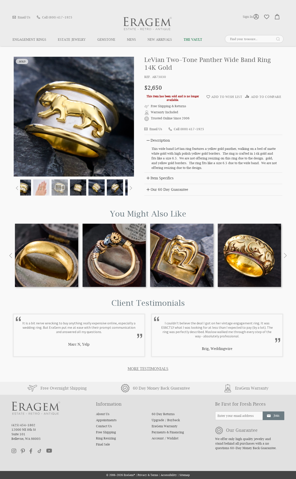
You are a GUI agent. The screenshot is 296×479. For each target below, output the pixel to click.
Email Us (24, 18)
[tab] (213, 140)
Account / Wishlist (165, 439)
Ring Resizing (106, 439)
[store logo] (147, 23)
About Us (102, 414)
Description (160, 141)
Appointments (106, 421)
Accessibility (169, 475)
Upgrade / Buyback (166, 421)
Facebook (30, 451)
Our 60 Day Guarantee (169, 190)
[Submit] (278, 38)
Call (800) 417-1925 (57, 18)
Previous (10, 255)
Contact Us (104, 427)
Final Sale (103, 445)
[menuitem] (32, 40)
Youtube (49, 450)
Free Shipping (106, 433)
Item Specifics (162, 178)
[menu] (113, 40)
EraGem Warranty (164, 427)
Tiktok (39, 451)
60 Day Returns (163, 414)
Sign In (248, 16)
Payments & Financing (168, 433)
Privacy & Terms (148, 475)
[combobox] (254, 38)
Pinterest (23, 451)
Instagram (13, 450)
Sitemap (184, 475)
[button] (17, 187)
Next (285, 255)
